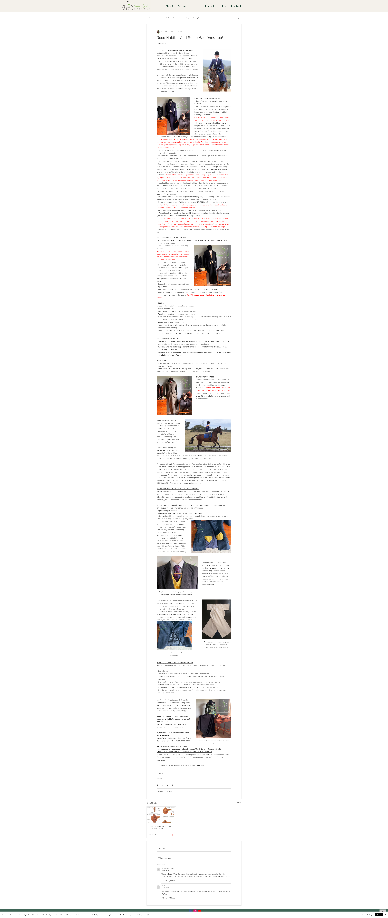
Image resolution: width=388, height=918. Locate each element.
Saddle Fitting (184, 18)
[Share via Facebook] (158, 785)
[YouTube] (199, 911)
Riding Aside (197, 18)
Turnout (159, 18)
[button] (239, 18)
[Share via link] (172, 785)
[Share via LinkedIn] (167, 785)
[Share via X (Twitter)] (162, 785)
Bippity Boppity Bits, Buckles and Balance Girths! (160, 827)
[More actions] (230, 32)
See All (239, 803)
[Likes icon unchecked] (162, 880)
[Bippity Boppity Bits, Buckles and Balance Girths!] (161, 815)
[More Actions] (230, 869)
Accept (379, 915)
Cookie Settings (367, 915)
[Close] (385, 914)
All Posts (150, 18)
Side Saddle (170, 18)
